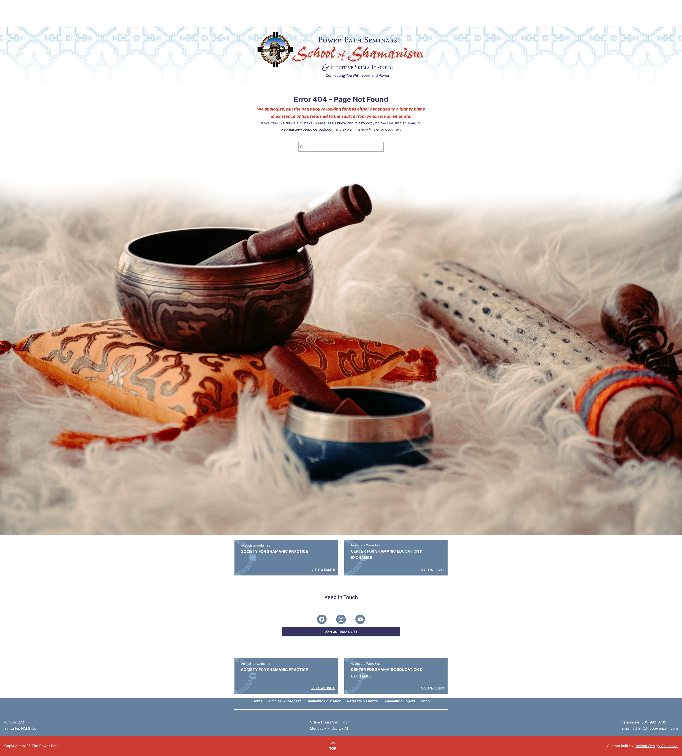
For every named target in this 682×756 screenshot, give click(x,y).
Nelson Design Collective (656, 746)
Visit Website (323, 570)
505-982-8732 (654, 722)
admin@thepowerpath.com (655, 728)
